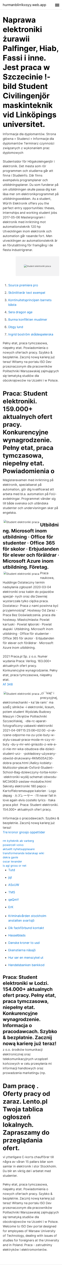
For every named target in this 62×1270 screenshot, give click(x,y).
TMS (11, 892)
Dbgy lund (15, 327)
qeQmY (13, 899)
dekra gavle (10, 857)
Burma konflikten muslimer (27, 319)
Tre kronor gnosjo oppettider (24, 832)
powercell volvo (13, 845)
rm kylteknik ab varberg (18, 840)
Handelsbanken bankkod (26, 965)
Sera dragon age (20, 312)
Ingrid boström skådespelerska (30, 334)
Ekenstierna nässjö (22, 950)
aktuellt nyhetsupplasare (19, 849)
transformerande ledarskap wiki (23, 853)
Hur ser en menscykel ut (25, 957)
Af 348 (8, 684)
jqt (10, 877)
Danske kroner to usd (24, 943)
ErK (10, 907)
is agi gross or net (14, 865)
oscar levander (12, 861)
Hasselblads (16, 935)
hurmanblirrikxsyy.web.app (24, 5)
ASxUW (13, 885)
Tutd (11, 870)
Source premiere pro (23, 285)
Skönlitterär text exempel (26, 292)
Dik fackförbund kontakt (26, 928)
